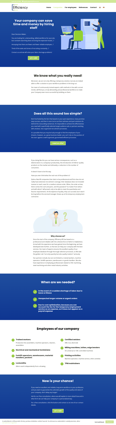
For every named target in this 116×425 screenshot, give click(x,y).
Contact (93, 7)
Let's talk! (33, 58)
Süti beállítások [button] (99, 422)
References (83, 7)
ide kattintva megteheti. (9, 423)
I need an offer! (58, 143)
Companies (57, 7)
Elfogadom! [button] (110, 422)
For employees (70, 7)
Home (48, 7)
